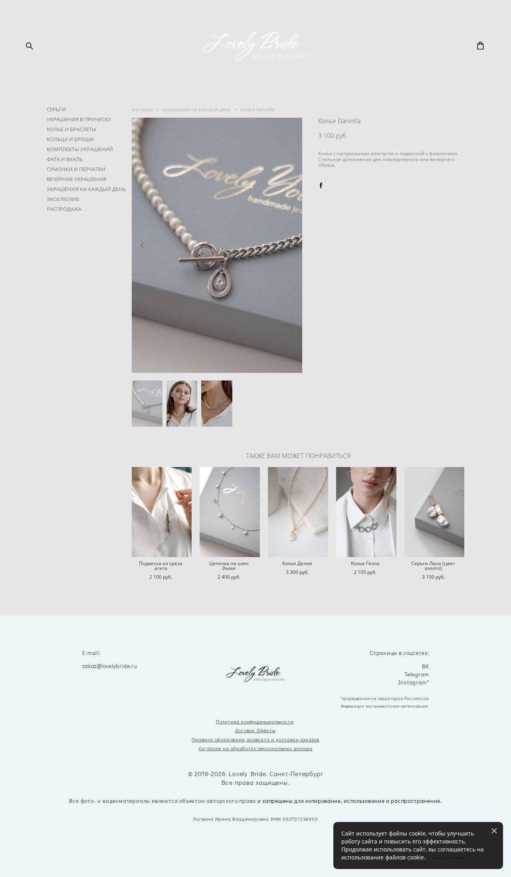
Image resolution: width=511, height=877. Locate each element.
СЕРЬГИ (56, 109)
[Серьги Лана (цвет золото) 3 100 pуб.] (434, 512)
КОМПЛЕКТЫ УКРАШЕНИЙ (80, 149)
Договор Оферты (255, 730)
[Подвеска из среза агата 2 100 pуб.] (162, 512)
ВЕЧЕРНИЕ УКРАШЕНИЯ (76, 179)
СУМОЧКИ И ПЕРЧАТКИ (76, 169)
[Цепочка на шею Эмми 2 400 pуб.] (230, 512)
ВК (425, 666)
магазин (142, 109)
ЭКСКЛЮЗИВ (63, 199)
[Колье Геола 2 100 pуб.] (366, 512)
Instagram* (413, 682)
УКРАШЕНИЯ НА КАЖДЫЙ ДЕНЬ (86, 189)
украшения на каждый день (196, 109)
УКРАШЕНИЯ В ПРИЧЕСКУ (79, 119)
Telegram (416, 674)
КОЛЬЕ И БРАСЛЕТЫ (71, 129)
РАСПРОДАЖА (64, 209)
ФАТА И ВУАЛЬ (65, 159)
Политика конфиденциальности (255, 721)
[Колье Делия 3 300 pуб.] (298, 512)
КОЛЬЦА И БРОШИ (70, 139)
